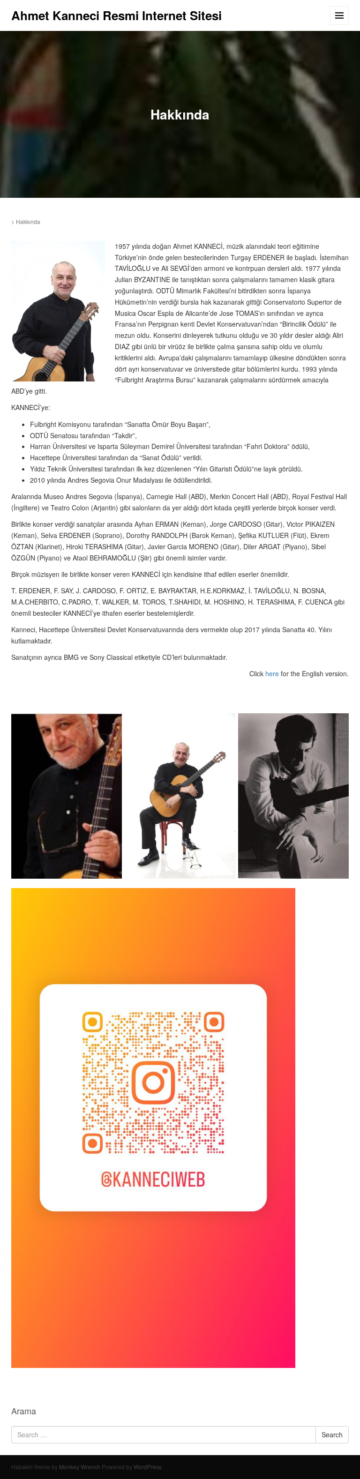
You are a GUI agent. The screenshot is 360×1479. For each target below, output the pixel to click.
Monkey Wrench (79, 1467)
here (272, 673)
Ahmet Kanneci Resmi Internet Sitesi (116, 15)
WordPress (148, 1467)
